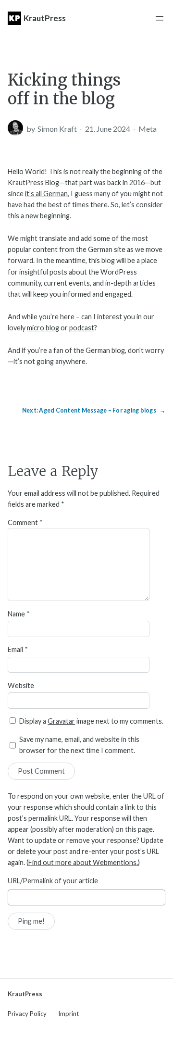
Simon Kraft (57, 128)
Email (18, 649)
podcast (81, 328)
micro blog (43, 328)
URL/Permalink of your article (53, 881)
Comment (25, 522)
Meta (147, 128)
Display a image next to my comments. (91, 721)
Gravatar (61, 721)
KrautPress (45, 18)
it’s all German (46, 193)
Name (19, 614)
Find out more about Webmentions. (83, 862)
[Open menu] (159, 18)
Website (21, 685)
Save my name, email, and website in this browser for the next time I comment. (79, 744)
